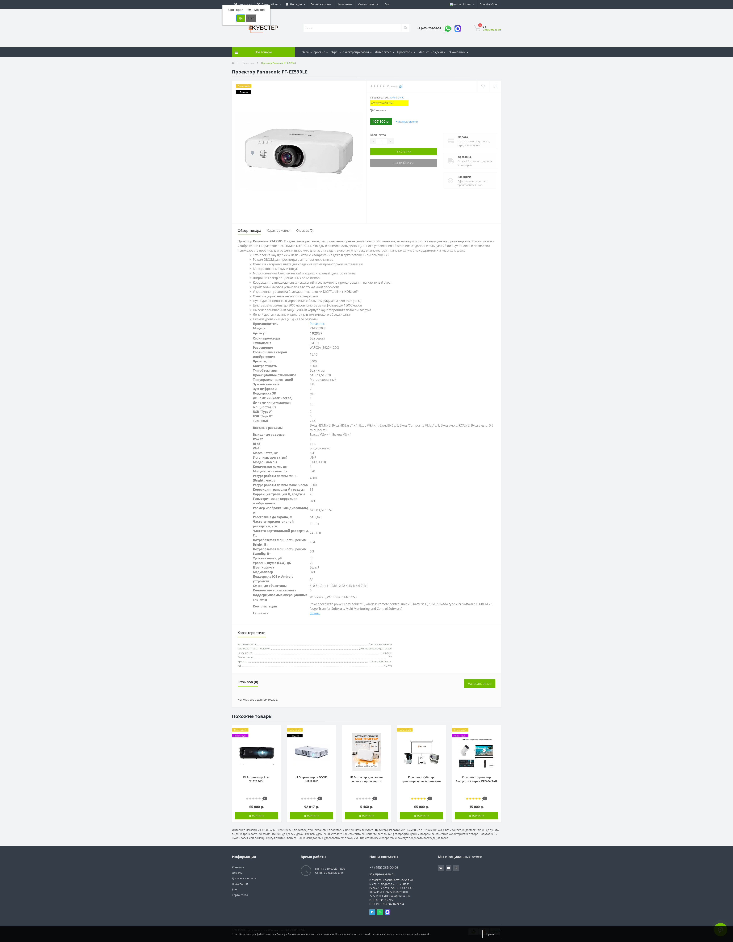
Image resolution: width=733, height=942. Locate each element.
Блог (387, 4)
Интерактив (383, 52)
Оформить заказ (492, 29)
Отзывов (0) (304, 230)
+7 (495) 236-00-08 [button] (384, 867)
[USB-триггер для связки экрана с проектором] (366, 752)
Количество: (378, 135)
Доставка (464, 157)
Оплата (463, 137)
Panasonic (397, 97)
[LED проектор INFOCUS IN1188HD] (311, 752)
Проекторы (405, 52)
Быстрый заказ (403, 163)
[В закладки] (276, 730)
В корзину (403, 151)
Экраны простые (313, 52)
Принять (491, 934)
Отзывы (237, 873)
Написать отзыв (480, 683)
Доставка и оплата (321, 4)
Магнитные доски (430, 52)
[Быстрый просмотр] (276, 741)
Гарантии (464, 176)
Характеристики (279, 230)
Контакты (238, 867)
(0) (400, 86)
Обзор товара (249, 230)
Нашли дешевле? (407, 121)
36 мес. (315, 613)
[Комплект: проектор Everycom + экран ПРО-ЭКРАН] (476, 752)
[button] (268, 4)
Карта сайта (240, 895)
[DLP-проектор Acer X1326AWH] (256, 752)
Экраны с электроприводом (350, 52)
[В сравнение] (276, 736)
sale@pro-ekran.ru (382, 874)
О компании (345, 4)
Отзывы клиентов (368, 4)
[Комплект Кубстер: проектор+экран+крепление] (421, 752)
